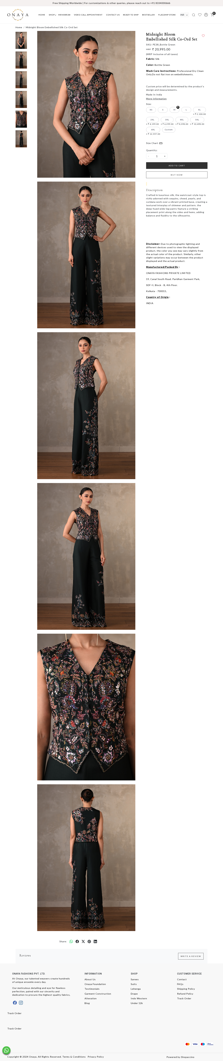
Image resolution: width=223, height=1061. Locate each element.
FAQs (180, 984)
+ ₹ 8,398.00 (181, 121)
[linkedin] (95, 941)
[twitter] (83, 941)
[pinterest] (89, 941)
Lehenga (136, 988)
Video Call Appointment (88, 15)
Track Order (184, 998)
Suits (134, 984)
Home (42, 15)
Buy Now (177, 175)
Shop (52, 15)
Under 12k (137, 1003)
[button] (206, 15)
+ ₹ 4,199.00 (152, 121)
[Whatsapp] (71, 941)
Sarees (135, 979)
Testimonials (92, 988)
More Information (156, 98)
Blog (87, 1003)
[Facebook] (15, 1002)
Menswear (64, 15)
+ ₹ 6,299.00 (167, 121)
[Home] (21, 15)
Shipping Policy (186, 988)
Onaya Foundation (95, 984)
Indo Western (139, 998)
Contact (182, 979)
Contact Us (113, 15)
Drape (134, 993)
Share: (63, 941)
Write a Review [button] (191, 956)
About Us (90, 979)
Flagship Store (167, 15)
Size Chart (152, 143)
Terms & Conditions (74, 1056)
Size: (149, 104)
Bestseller (148, 15)
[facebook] (77, 941)
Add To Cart (177, 165)
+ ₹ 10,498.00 (197, 121)
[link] (194, 15)
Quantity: (152, 150)
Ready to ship (131, 15)
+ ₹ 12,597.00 (153, 131)
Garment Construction (98, 993)
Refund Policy (185, 993)
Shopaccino (187, 1057)
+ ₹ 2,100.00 (199, 111)
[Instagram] (21, 1002)
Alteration (91, 998)
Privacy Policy (96, 1056)
